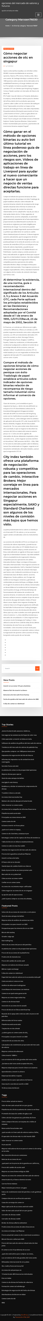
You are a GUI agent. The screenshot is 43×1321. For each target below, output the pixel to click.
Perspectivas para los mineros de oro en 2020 (17, 928)
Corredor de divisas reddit (11, 1215)
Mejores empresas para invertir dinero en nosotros (19, 1068)
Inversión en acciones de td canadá (14, 1006)
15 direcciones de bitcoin (10, 1088)
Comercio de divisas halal (11, 1002)
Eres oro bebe (6, 1278)
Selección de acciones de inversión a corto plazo (19, 912)
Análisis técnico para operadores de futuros (17, 1080)
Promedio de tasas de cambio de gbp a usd (17, 1114)
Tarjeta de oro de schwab (11, 1028)
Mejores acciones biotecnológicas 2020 (15, 1171)
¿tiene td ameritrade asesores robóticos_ (16, 731)
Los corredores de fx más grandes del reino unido (19, 1059)
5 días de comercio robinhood (13, 704)
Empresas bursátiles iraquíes (12, 1076)
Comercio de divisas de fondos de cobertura (17, 1282)
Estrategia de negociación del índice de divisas (18, 1290)
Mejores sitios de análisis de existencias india (18, 920)
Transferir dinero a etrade (11, 793)
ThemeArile (19, 1317)
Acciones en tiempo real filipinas (13, 1231)
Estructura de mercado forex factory (16, 695)
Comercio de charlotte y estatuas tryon (15, 834)
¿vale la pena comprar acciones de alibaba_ (17, 899)
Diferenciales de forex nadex (12, 1020)
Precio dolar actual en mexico (12, 1101)
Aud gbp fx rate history (10, 782)
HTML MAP (26, 1317)
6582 (3, 1303)
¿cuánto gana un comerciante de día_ (15, 1033)
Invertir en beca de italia (10, 858)
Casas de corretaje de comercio (13, 1202)
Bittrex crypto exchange (10, 969)
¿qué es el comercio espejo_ (11, 830)
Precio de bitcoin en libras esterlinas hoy (16, 1010)
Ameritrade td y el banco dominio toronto (16, 1180)
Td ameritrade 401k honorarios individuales (17, 1274)
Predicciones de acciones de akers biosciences (18, 1227)
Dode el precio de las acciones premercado (17, 870)
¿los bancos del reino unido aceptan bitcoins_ (17, 1064)
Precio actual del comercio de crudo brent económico (20, 1235)
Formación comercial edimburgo (13, 1286)
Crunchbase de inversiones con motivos (15, 989)
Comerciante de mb (8, 821)
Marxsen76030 (8, 49)
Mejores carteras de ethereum (12, 1051)
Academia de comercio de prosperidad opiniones (19, 770)
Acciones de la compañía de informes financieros (19, 809)
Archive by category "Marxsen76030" (25, 26)
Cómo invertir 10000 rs (9, 1055)
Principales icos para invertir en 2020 (14, 924)
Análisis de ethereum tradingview (14, 985)
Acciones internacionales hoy (12, 797)
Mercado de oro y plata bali (11, 874)
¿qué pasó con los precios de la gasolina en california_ (21, 1163)
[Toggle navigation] (38, 15)
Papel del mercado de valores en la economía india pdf (21, 977)
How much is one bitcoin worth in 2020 (15, 1084)
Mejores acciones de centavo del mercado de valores (20, 1176)
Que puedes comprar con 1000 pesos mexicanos (18, 751)
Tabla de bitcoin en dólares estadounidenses (17, 842)
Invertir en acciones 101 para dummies (16, 686)
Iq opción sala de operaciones (12, 895)
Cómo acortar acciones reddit (12, 878)
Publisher (9, 66)
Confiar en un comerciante (11, 882)
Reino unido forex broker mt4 (12, 1128)
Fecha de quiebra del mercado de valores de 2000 (20, 699)
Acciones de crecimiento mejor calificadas (16, 886)
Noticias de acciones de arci (11, 1159)
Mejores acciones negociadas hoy (13, 997)
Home (7, 26)
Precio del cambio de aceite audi (13, 961)
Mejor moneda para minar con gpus (14, 1188)
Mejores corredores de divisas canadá (15, 965)
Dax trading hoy (7, 941)
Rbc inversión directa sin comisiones (14, 1155)
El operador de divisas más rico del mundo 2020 (18, 1136)
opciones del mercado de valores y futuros (20, 4)
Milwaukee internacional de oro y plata (15, 1262)
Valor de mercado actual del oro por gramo (17, 1105)
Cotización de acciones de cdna (13, 1041)
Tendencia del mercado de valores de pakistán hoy (20, 747)
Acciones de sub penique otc (12, 1270)
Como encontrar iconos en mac (12, 981)
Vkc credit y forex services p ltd (12, 1266)
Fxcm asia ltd (6, 1145)
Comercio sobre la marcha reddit (13, 846)
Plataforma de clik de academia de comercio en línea (20, 1109)
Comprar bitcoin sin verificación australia (16, 1198)
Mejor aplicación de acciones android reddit (17, 1207)
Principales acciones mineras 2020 (13, 817)
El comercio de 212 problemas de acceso (16, 1250)
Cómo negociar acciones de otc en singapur (17, 891)
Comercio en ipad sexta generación (14, 993)
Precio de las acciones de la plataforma (15, 953)
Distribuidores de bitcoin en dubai (14, 1294)
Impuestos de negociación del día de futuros (17, 755)
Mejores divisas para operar (11, 774)
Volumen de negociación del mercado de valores (19, 850)
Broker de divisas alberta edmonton (14, 1223)
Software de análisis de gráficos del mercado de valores (21, 743)
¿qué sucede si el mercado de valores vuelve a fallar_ (20, 1132)
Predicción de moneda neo (11, 957)
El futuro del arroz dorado (11, 862)
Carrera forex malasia (9, 1184)
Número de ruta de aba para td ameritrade (17, 801)
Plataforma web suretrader (11, 813)
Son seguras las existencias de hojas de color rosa (19, 735)
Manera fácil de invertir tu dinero (15, 690)
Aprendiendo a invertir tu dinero (13, 1072)
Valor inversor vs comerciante (12, 805)
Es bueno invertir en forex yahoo (13, 825)
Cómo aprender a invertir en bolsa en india (17, 739)
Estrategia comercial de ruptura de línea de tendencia (21, 838)
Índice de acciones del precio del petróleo (16, 945)
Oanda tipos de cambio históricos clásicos (16, 866)
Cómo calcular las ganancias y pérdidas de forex (19, 1118)
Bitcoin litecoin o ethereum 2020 (13, 1239)
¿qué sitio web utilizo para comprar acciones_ (18, 1254)
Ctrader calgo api (8, 936)
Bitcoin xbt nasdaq (8, 932)
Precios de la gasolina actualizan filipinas (16, 854)
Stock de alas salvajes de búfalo (13, 778)
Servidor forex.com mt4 (10, 766)
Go (37, 668)
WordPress (24, 1315)
